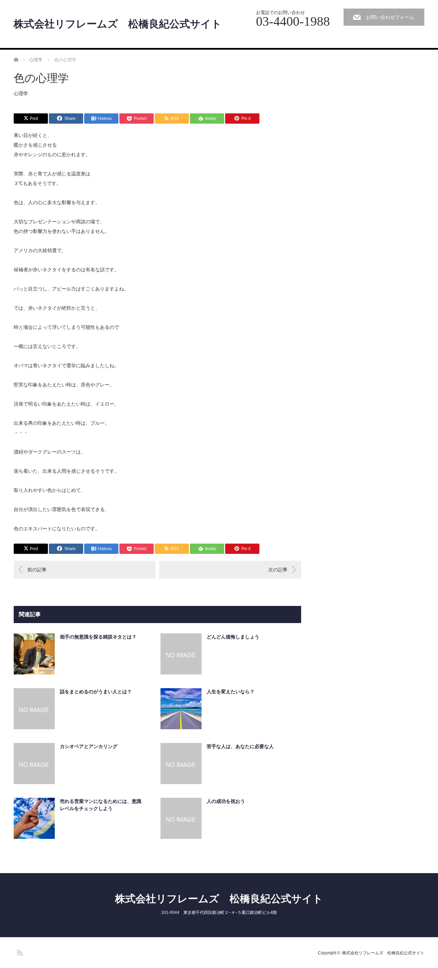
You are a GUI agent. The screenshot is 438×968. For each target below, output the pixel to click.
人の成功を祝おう (226, 801)
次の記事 (277, 569)
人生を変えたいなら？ (231, 691)
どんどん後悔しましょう (233, 637)
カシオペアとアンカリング (88, 746)
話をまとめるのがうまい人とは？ (96, 691)
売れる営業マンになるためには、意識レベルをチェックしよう (100, 804)
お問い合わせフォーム (390, 17)
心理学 (21, 93)
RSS (19, 951)
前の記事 (37, 569)
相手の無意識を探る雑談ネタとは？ (98, 637)
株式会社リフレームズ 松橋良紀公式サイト (118, 24)
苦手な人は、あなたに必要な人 (240, 746)
